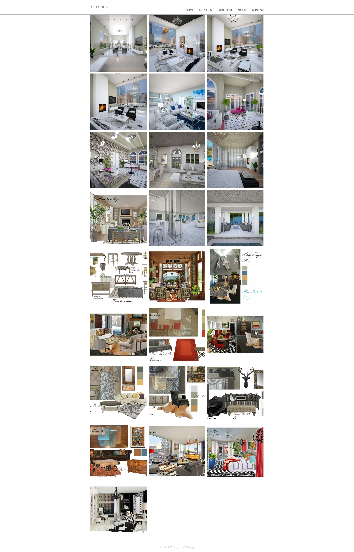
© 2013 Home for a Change (177, 547)
